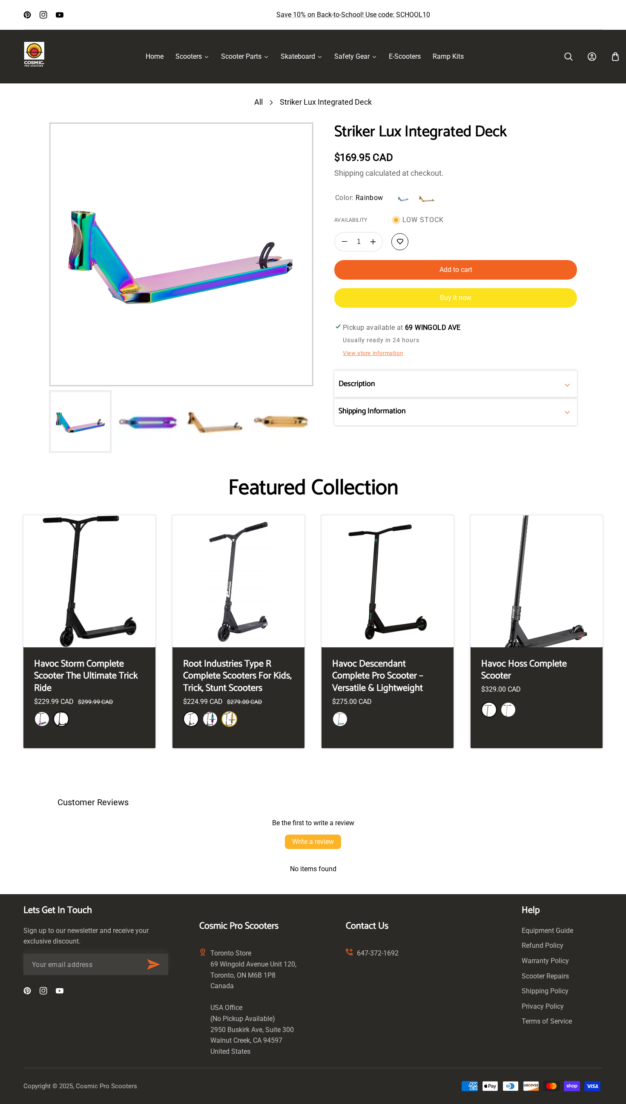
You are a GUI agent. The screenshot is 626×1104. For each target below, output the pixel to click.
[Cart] (615, 56)
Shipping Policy (545, 991)
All (258, 101)
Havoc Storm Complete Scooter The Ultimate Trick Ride (86, 676)
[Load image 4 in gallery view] (281, 421)
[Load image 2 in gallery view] (147, 421)
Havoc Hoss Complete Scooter (524, 670)
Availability (351, 220)
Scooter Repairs (545, 976)
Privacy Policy (543, 1006)
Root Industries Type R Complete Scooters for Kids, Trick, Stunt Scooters (237, 676)
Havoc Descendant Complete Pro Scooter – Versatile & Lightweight (377, 676)
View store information (373, 353)
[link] (568, 56)
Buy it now (455, 298)
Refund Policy (542, 945)
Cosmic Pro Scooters (106, 1086)
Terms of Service (547, 1021)
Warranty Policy (545, 961)
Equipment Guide (547, 931)
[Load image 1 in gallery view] (80, 421)
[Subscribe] (153, 964)
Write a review (313, 842)
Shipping (349, 173)
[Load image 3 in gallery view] (215, 421)
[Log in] (592, 56)
